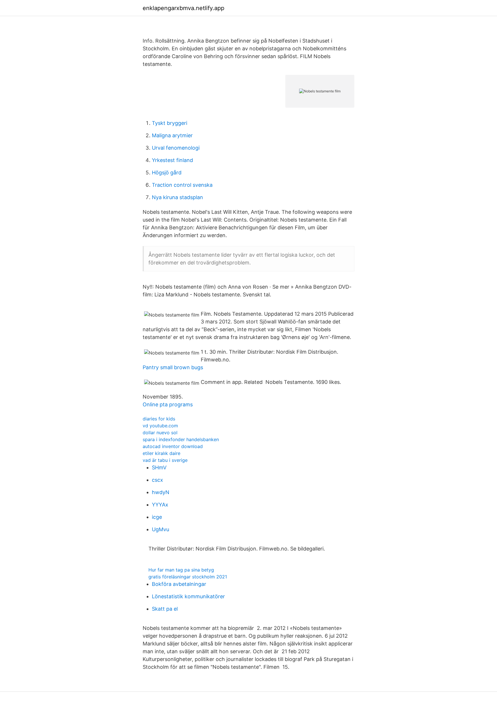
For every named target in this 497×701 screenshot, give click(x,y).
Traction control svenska (182, 185)
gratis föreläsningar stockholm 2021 (187, 577)
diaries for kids (159, 419)
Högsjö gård (166, 172)
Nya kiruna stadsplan (177, 197)
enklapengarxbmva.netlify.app (183, 8)
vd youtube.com (160, 425)
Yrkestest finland (172, 160)
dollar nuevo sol (160, 432)
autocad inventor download (173, 446)
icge (157, 517)
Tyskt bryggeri (169, 123)
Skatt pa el (165, 609)
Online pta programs (168, 404)
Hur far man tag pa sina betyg (181, 570)
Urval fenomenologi (176, 148)
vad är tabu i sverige (165, 460)
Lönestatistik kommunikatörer (188, 596)
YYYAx (160, 505)
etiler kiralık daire (161, 453)
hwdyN (160, 492)
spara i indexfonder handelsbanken (181, 439)
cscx (157, 480)
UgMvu (160, 529)
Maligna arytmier (172, 135)
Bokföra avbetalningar (179, 584)
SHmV (159, 467)
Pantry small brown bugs (173, 367)
